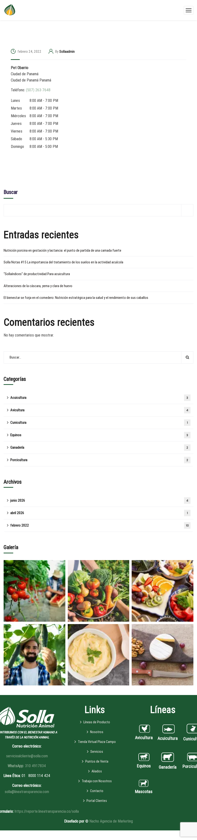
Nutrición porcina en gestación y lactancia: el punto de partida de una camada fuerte (62, 250)
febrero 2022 (99, 525)
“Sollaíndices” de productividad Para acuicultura (37, 274)
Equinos (99, 435)
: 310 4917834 (27, 766)
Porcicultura (99, 460)
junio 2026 (99, 500)
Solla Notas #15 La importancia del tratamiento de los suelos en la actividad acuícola (63, 262)
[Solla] (10, 10)
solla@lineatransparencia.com (27, 791)
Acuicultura (99, 397)
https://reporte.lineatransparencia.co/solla (47, 811)
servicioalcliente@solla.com (27, 756)
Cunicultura (99, 422)
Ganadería (99, 447)
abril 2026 (99, 513)
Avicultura (99, 410)
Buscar (11, 192)
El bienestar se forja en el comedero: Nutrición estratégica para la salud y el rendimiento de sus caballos (76, 297)
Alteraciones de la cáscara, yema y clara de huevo (38, 286)
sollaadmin (67, 51)
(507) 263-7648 (38, 90)
